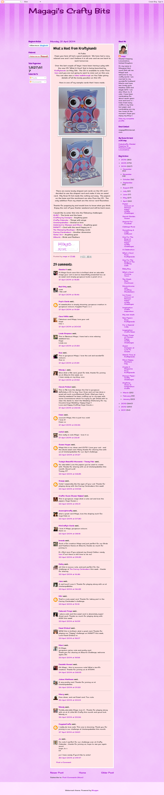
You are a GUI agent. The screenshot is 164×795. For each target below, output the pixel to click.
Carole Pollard (65, 387)
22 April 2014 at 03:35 (70, 474)
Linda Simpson (65, 333)
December (127, 169)
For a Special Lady (128, 326)
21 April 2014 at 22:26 (69, 425)
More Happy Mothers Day (127, 362)
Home (82, 772)
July (125, 191)
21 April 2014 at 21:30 (69, 346)
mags (123, 56)
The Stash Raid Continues (127, 281)
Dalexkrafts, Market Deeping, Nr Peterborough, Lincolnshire (127, 147)
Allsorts (57, 237)
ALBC (56, 215)
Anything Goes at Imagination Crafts (128, 385)
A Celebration (128, 250)
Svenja (61, 481)
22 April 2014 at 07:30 (70, 519)
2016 (124, 160)
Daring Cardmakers (62, 232)
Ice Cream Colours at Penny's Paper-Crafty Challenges (128, 299)
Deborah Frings (65, 611)
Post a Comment (63, 762)
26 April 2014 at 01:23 (69, 687)
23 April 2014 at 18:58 (69, 657)
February (127, 396)
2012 (124, 407)
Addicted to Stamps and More (67, 225)
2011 (123, 410)
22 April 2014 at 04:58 (70, 489)
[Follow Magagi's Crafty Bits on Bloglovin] (39, 47)
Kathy (61, 564)
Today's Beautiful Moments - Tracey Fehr (76, 462)
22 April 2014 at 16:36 (69, 574)
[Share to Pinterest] (90, 257)
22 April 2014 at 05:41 (69, 504)
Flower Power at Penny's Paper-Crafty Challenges (128, 339)
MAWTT (57, 227)
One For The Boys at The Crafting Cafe (128, 262)
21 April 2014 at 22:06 (70, 408)
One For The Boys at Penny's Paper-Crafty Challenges (128, 241)
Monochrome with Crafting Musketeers (128, 289)
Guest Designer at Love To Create (128, 348)
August (126, 188)
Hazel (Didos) (64, 628)
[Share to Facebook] (88, 257)
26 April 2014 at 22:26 (70, 717)
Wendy (61, 707)
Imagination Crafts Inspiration (128, 309)
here (57, 73)
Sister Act (58, 235)
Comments (36, 82)
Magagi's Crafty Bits (69, 10)
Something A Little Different (128, 232)
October (127, 179)
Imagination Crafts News (128, 331)
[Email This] (81, 257)
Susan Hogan (64, 445)
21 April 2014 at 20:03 (70, 327)
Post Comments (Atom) (72, 777)
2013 (124, 403)
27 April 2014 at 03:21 (69, 732)
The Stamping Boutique (64, 230)
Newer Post (57, 772)
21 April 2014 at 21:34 (69, 363)
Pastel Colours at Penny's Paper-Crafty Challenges (128, 208)
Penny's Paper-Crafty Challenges (128, 377)
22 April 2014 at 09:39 (70, 557)
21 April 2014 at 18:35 (69, 280)
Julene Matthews (66, 679)
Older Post (107, 772)
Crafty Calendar (60, 220)
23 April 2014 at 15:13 (69, 604)
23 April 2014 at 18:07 (69, 638)
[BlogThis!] (83, 257)
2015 (124, 163)
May (125, 198)
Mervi (61, 645)
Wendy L (62, 370)
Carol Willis (64, 316)
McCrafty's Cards (66, 526)
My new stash (128, 315)
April (125, 201)
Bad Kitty (63, 287)
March (126, 393)
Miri (60, 596)
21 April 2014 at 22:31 (69, 438)
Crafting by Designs (62, 218)
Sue (60, 353)
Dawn (61, 415)
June (125, 194)
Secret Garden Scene (128, 217)
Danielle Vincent (66, 664)
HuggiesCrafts (65, 724)
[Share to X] (86, 257)
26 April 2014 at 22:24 (70, 700)
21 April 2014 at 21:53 (69, 380)
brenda (62, 540)
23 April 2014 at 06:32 (70, 589)
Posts (34, 78)
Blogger (95, 790)
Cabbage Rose (128, 227)
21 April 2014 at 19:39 (69, 309)
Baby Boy (126, 269)
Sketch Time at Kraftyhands (128, 355)
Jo (60, 739)
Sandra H (63, 269)
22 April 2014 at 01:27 (69, 455)
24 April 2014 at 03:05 (70, 672)
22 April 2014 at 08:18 (69, 534)
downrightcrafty (65, 511)
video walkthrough (82, 75)
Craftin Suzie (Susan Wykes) (71, 496)
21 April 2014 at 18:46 (69, 295)
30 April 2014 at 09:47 (70, 758)
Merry (61, 694)
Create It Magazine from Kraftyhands (128, 369)
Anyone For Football (127, 222)
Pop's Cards (64, 301)
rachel (61, 432)
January (126, 399)
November (127, 174)
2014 (124, 166)
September (127, 183)
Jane (61, 581)
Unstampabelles (60, 222)
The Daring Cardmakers (80, 569)
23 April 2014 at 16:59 (69, 621)
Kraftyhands (60, 70)
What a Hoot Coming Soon (128, 274)
